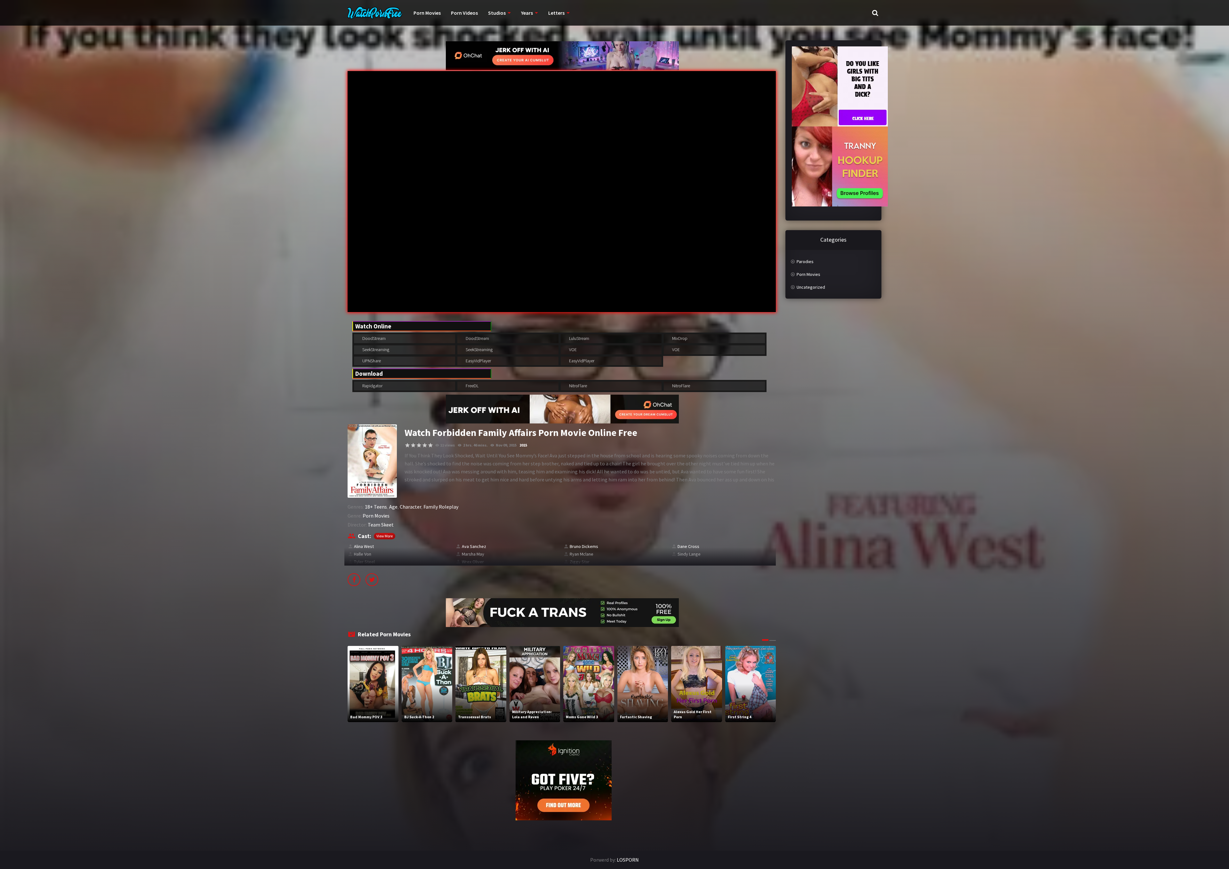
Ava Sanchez (474, 546)
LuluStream (578, 338)
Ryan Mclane (581, 554)
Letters (556, 13)
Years (527, 13)
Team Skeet (381, 524)
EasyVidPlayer (478, 361)
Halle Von (362, 554)
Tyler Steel (364, 562)
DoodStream (373, 338)
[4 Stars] (425, 445)
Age (393, 506)
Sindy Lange (689, 554)
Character (410, 506)
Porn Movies (427, 13)
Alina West (364, 546)
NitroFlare (577, 386)
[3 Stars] (419, 445)
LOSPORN (628, 860)
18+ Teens (376, 506)
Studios (497, 13)
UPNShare (371, 361)
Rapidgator (371, 386)
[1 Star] (407, 445)
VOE (572, 349)
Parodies (805, 261)
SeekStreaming (375, 349)
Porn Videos (464, 13)
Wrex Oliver (473, 562)
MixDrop (679, 338)
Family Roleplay (440, 506)
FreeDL (471, 386)
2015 (523, 445)
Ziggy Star (580, 562)
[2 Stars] (413, 445)
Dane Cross (688, 546)
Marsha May (473, 554)
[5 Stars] (430, 445)
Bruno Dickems (584, 546)
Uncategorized (811, 287)
